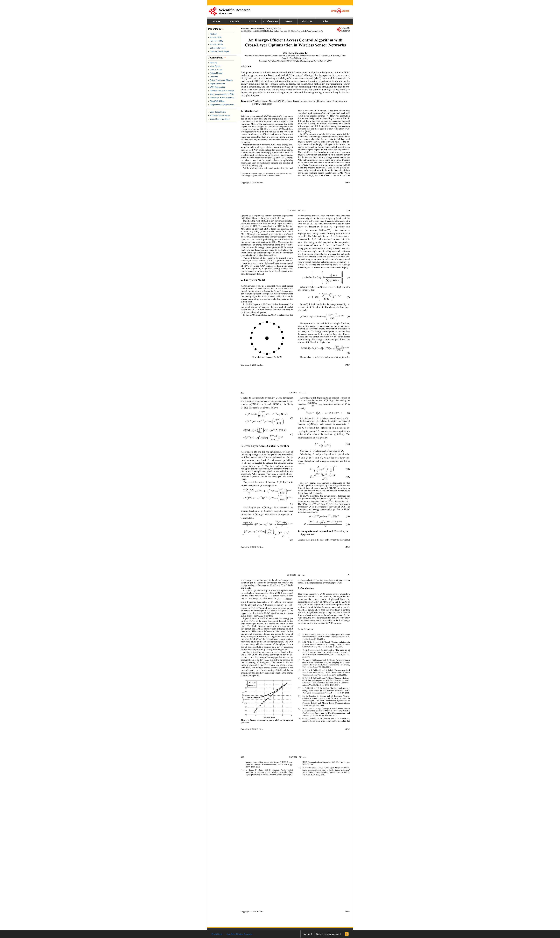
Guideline (213, 77)
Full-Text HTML (215, 41)
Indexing (212, 63)
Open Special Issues (217, 112)
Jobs (325, 21)
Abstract (212, 34)
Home (216, 21)
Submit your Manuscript (327, 934)
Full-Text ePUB (215, 44)
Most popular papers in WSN (221, 94)
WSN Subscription (216, 87)
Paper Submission (216, 84)
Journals (234, 21)
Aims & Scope (215, 70)
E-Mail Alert (216, 934)
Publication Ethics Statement (221, 98)
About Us (306, 21)
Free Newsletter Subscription (221, 91)
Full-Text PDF (215, 37)
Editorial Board (215, 73)
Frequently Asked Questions (221, 105)
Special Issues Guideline (219, 119)
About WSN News (216, 101)
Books (252, 21)
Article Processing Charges (220, 80)
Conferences (270, 21)
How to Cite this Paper (218, 51)
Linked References (217, 48)
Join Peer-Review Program (239, 934)
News (288, 21)
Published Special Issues (219, 115)
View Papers (214, 66)
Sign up (306, 934)
